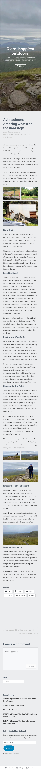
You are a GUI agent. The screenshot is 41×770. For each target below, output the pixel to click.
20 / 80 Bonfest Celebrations (13, 705)
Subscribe (9, 748)
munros (11, 134)
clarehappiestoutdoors (12, 132)
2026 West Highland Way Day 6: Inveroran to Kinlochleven (19, 722)
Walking (16, 134)
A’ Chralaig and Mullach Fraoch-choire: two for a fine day (19, 699)
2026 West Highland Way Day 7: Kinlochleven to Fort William (20, 715)
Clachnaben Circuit (10, 709)
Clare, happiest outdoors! (20, 51)
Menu (21, 66)
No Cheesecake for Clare (27, 633)
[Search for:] (13, 681)
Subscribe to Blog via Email (14, 731)
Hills (6, 134)
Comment (31, 666)
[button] (11, 193)
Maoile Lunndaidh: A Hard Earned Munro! (18, 630)
